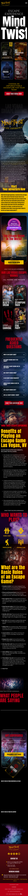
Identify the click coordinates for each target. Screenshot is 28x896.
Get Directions (14, 868)
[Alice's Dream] (7, 51)
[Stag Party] (21, 70)
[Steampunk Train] (21, 51)
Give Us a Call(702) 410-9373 (11, 865)
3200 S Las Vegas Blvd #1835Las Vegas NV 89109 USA (14, 862)
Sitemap (14, 886)
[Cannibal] (7, 70)
